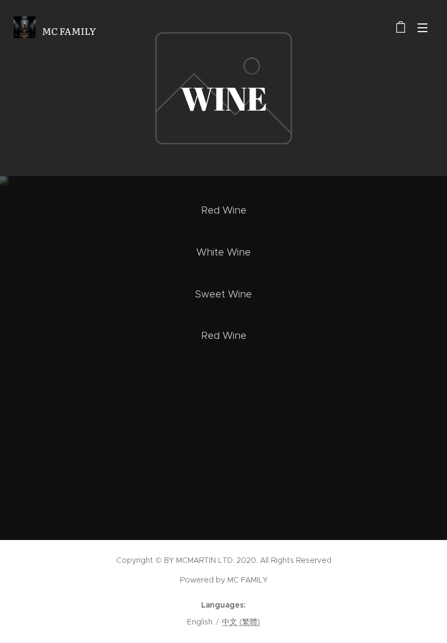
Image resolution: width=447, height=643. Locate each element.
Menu (422, 27)
